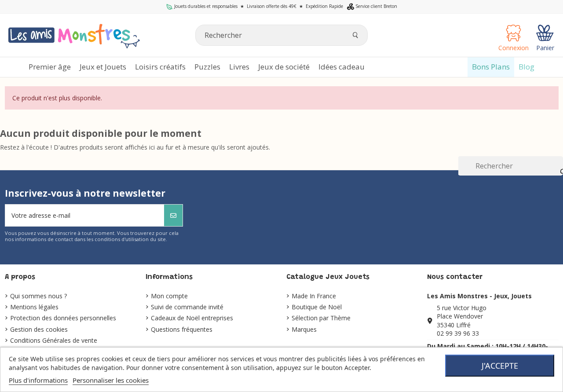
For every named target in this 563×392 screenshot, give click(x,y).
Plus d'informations (38, 380)
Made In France (314, 296)
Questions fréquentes (181, 329)
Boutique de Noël (317, 307)
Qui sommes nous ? (38, 296)
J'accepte (500, 365)
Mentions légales (34, 307)
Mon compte (169, 296)
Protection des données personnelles (63, 318)
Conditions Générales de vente (53, 340)
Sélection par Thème (321, 318)
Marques (304, 329)
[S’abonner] (173, 215)
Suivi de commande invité (187, 307)
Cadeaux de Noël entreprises (192, 318)
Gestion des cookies (39, 329)
